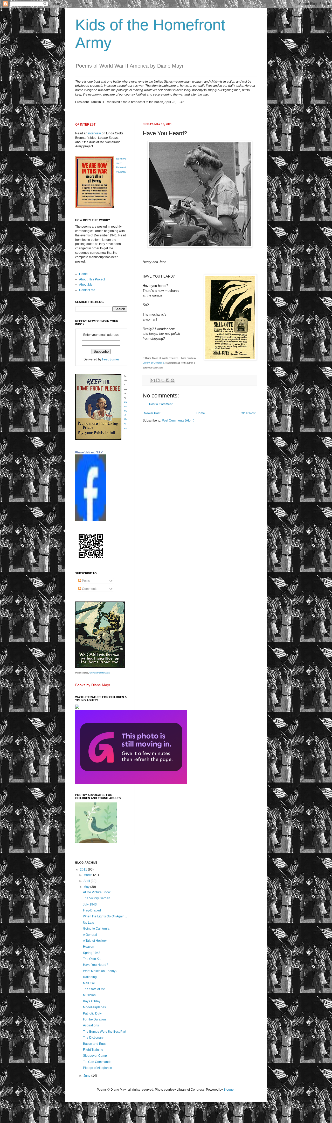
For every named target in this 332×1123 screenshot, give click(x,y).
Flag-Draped (92, 910)
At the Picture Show (96, 892)
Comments (89, 589)
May (87, 887)
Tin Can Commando (97, 1062)
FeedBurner (110, 359)
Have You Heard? (95, 965)
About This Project (92, 279)
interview (94, 133)
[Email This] (152, 380)
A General (90, 935)
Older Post (248, 413)
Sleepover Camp (95, 1055)
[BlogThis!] (157, 380)
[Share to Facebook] (167, 380)
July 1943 (90, 904)
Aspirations (91, 1025)
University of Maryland (99, 672)
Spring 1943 (91, 953)
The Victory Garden (96, 898)
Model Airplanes (94, 1007)
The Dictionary (93, 1037)
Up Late (88, 922)
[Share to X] (162, 380)
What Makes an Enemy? (100, 971)
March (88, 875)
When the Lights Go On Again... (105, 916)
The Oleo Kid (92, 959)
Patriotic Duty (92, 1013)
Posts (85, 581)
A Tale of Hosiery (95, 941)
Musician (89, 995)
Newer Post (152, 413)
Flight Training (93, 1050)
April (87, 881)
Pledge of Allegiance (97, 1068)
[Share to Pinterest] (172, 380)
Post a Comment (160, 404)
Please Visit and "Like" (89, 452)
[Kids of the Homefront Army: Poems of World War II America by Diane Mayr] (90, 520)
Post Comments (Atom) (178, 420)
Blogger (229, 1089)
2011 (84, 869)
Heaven (88, 946)
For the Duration (94, 1019)
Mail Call (89, 983)
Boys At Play (91, 1001)
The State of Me (94, 989)
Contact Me (87, 290)
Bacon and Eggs (94, 1044)
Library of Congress (153, 362)
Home (200, 413)
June (87, 1075)
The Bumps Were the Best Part (104, 1031)
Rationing (90, 977)
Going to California (96, 928)
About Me (86, 284)
